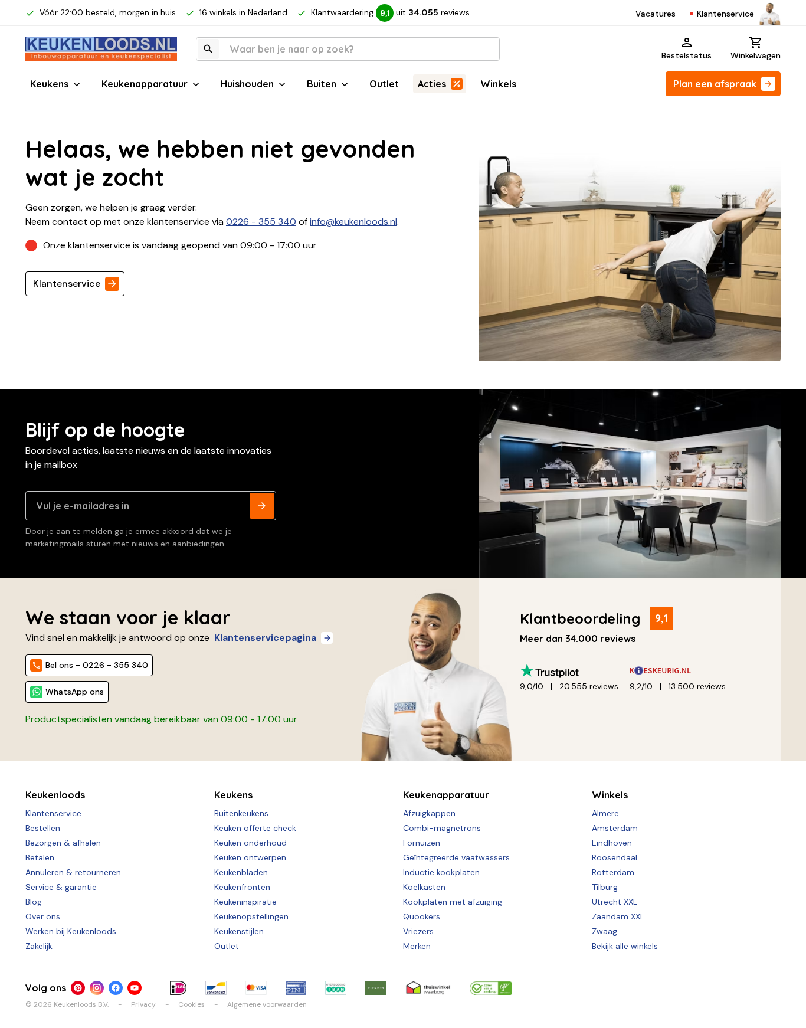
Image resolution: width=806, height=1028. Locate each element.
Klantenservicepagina (265, 637)
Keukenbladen (241, 872)
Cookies (191, 1004)
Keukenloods (55, 795)
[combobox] (348, 49)
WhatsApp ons (74, 691)
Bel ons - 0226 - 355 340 (96, 665)
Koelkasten (424, 887)
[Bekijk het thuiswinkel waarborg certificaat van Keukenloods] (427, 988)
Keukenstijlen (239, 931)
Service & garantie (61, 887)
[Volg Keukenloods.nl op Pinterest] (78, 988)
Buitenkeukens (241, 813)
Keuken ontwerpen (250, 857)
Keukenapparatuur (144, 84)
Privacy (143, 1004)
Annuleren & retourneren (73, 872)
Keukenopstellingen (251, 916)
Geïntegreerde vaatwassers (456, 857)
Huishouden (247, 84)
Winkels (498, 84)
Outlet (384, 84)
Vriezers (418, 931)
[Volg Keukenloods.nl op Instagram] (97, 988)
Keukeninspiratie (245, 901)
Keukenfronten (242, 887)
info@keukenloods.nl (353, 221)
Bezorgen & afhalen (63, 842)
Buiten (321, 84)
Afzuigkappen (429, 813)
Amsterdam (615, 828)
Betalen (39, 857)
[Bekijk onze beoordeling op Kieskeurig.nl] (684, 670)
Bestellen (42, 828)
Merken (417, 946)
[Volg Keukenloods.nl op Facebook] (116, 988)
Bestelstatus (686, 55)
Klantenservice (725, 13)
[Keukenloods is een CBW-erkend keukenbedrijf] (491, 988)
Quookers (421, 916)
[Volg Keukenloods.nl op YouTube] (134, 988)
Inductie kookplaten (441, 872)
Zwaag (604, 931)
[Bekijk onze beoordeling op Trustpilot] (575, 670)
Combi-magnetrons (442, 828)
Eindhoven (612, 842)
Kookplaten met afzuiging (452, 901)
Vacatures (655, 13)
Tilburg (605, 887)
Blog (33, 901)
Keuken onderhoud (250, 842)
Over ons (42, 916)
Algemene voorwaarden (267, 1004)
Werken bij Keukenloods (70, 931)
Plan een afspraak (714, 84)
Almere (605, 813)
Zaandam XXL (618, 916)
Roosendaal (614, 857)
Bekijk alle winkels (625, 946)
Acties (432, 84)
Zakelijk (39, 946)
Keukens (49, 84)
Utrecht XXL (614, 901)
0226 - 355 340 (261, 221)
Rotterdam (613, 872)
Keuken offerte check (255, 828)
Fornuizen (421, 842)
